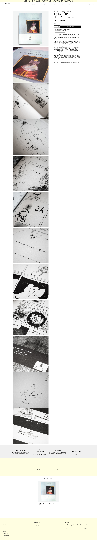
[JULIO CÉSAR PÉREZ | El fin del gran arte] (48, 491)
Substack (4, 531)
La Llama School (6, 535)
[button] (28, 4)
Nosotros (4, 524)
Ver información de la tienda (60, 31)
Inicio (54, 11)
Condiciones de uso (7, 529)
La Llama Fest (5, 533)
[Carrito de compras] (94, 4)
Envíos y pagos (6, 526)
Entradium (5, 537)
